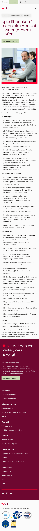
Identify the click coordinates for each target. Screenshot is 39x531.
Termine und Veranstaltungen (14, 412)
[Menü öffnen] (35, 8)
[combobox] (31, 2)
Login (6, 2)
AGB (3, 483)
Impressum (6, 471)
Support (5, 458)
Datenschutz (7, 475)
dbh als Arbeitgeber (9, 444)
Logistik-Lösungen (9, 395)
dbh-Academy (7, 408)
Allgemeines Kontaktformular (13, 462)
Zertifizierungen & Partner (12, 430)
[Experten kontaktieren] (13, 2)
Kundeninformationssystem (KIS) (15, 454)
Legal (4, 479)
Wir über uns (7, 426)
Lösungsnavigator (9, 399)
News (4, 416)
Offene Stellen (7, 440)
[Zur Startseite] (6, 7)
